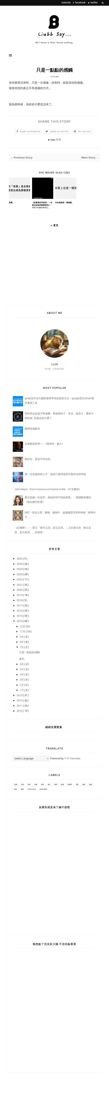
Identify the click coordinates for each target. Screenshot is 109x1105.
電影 (77, 784)
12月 (23, 626)
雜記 (22, 789)
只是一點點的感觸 (29, 652)
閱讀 (90, 784)
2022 (20, 579)
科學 (29, 784)
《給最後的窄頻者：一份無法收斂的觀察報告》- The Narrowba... (42, 205)
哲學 (42, 784)
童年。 (23, 658)
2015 (20, 615)
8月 (22, 641)
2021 (20, 584)
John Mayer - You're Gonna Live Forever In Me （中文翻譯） (47, 489)
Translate (75, 758)
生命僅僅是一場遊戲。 (64, 202)
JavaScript (43, 789)
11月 (23, 631)
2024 (20, 569)
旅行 (49, 784)
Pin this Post (84, 132)
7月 (22, 647)
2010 (20, 710)
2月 (22, 684)
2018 (20, 600)
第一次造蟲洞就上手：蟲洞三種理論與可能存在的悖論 (55, 474)
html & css (31, 789)
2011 (20, 705)
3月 (22, 679)
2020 (20, 589)
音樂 (35, 784)
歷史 (15, 789)
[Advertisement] (29, 872)
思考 (58, 139)
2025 (20, 563)
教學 (55, 784)
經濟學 (70, 784)
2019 (20, 595)
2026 (20, 558)
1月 (22, 690)
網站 (83, 784)
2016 (20, 610)
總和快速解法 (32, 428)
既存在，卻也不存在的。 (39, 459)
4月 (22, 674)
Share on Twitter (59, 132)
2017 (20, 605)
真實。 (11, 202)
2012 (20, 700)
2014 (20, 621)
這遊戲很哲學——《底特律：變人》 (44, 443)
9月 (22, 636)
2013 (20, 695)
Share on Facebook (30, 132)
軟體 (62, 784)
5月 (22, 669)
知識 (15, 784)
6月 (22, 664)
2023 (20, 574)
